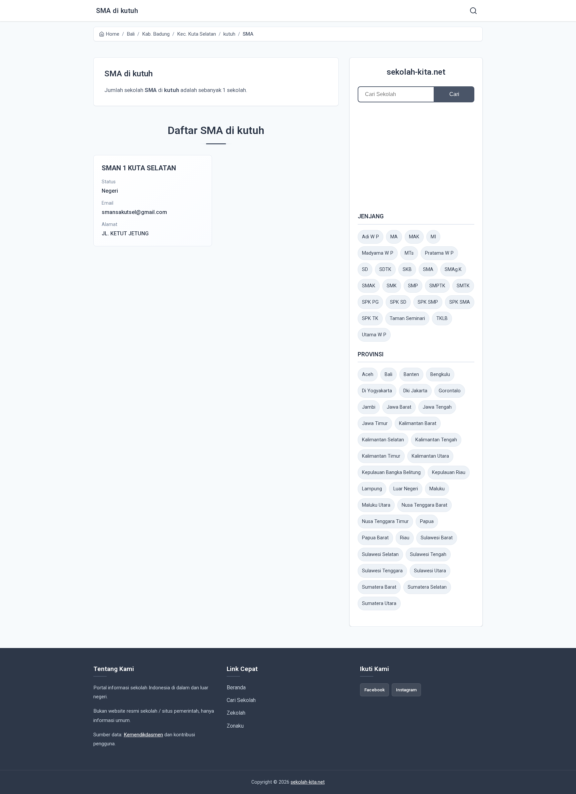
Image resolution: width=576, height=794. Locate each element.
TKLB (442, 318)
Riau (404, 538)
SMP (413, 286)
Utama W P (374, 335)
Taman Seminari (407, 318)
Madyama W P (377, 253)
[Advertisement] (416, 157)
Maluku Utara (376, 505)
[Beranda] (473, 10)
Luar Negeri (405, 489)
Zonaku (235, 726)
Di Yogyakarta (377, 391)
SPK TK (370, 318)
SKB (407, 269)
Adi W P (370, 237)
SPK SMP (428, 302)
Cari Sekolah (241, 700)
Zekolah (236, 713)
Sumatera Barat (379, 587)
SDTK (385, 269)
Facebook (374, 689)
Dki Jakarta (415, 391)
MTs (409, 253)
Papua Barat (375, 538)
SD (365, 269)
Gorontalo (450, 391)
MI (433, 237)
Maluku (437, 489)
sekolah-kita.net (416, 72)
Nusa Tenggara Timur (385, 521)
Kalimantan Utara (430, 456)
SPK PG (370, 302)
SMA (428, 269)
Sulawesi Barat (437, 538)
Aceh (367, 374)
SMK (392, 286)
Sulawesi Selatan (380, 554)
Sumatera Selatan (427, 587)
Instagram (406, 689)
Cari (454, 94)
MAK (414, 237)
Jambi (368, 407)
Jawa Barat (399, 407)
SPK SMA (459, 302)
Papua (427, 521)
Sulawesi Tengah (428, 554)
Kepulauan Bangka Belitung (391, 472)
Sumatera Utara (379, 603)
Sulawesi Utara (430, 571)
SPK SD (398, 302)
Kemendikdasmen (143, 735)
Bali (388, 374)
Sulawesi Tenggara (382, 571)
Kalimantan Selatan (383, 440)
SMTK (463, 286)
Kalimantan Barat (417, 423)
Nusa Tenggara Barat (424, 505)
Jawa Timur (375, 423)
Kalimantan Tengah (436, 440)
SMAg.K (453, 269)
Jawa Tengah (437, 407)
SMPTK (437, 286)
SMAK (368, 286)
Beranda (236, 687)
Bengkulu (440, 374)
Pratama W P (439, 253)
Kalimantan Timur (381, 456)
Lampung (372, 489)
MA (394, 237)
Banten (411, 374)
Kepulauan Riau (448, 472)
